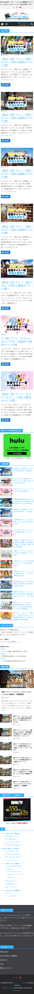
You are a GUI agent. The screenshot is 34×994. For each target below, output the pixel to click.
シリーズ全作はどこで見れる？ (13, 842)
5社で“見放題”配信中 (11, 839)
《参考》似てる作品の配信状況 (13, 845)
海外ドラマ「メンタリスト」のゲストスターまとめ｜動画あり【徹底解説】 (16, 693)
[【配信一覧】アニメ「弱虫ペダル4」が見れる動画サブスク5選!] (17, 101)
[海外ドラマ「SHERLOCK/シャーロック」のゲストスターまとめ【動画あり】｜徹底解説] (6, 785)
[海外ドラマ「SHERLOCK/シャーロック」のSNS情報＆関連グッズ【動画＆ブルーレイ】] (6, 761)
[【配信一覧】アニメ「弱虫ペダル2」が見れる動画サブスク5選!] (17, 213)
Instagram (3, 658)
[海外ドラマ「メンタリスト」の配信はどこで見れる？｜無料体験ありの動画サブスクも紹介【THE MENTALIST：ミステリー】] (6, 734)
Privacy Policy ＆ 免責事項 (8, 956)
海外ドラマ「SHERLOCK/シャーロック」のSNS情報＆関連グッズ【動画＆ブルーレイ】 (22, 759)
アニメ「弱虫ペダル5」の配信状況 (10, 833)
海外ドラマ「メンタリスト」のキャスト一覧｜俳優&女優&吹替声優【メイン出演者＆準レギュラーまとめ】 (22, 719)
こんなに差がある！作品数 (12, 851)
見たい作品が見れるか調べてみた (14, 854)
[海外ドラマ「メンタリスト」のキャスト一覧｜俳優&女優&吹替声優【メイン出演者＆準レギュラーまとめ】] (6, 720)
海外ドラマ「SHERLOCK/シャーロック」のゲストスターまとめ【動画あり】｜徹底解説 (22, 783)
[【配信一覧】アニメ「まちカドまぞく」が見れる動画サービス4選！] (17, 380)
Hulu (24, 458)
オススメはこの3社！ (11, 860)
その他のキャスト (11, 877)
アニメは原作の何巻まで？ (12, 896)
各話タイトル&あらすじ (11, 887)
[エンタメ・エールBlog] (2, 24)
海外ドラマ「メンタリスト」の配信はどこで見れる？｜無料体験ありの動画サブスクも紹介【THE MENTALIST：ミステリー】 (22, 733)
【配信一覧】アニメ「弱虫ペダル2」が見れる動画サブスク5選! (17, 229)
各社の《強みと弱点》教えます (13, 857)
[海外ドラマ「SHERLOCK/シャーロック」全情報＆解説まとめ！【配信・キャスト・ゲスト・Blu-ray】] (6, 748)
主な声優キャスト (10, 869)
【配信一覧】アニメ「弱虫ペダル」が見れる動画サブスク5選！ (17, 285)
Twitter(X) (3, 654)
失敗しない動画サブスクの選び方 (10, 848)
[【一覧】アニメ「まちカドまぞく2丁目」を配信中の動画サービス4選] (17, 324)
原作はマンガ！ (9, 893)
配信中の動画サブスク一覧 (12, 836)
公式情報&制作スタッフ (11, 884)
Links (1, 964)
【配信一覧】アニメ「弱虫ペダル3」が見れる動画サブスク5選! (17, 174)
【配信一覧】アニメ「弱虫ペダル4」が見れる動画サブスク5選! (17, 118)
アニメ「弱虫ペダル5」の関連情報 (10, 890)
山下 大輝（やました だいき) (14, 871)
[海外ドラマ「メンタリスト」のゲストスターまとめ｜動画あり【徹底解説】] (17, 679)
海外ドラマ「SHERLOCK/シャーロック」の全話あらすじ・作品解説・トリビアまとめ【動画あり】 (22, 771)
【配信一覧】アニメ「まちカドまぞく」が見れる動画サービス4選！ (16, 397)
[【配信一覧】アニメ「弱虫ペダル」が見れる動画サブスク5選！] (17, 269)
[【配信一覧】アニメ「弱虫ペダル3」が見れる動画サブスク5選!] (17, 157)
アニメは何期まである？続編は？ (14, 866)
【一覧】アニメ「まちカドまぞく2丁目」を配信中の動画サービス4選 (16, 341)
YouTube (2, 649)
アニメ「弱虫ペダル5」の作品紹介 (10, 863)
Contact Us (3, 960)
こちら (18, 641)
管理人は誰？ (4, 952)
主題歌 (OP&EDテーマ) (11, 881)
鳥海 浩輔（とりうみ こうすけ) (14, 874)
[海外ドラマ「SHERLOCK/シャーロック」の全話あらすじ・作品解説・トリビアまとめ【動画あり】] (6, 773)
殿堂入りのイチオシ (6, 968)
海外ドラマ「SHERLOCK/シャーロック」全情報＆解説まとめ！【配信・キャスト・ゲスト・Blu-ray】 (22, 746)
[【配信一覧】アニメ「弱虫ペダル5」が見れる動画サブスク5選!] (17, 45)
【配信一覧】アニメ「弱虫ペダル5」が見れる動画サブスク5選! (17, 62)
